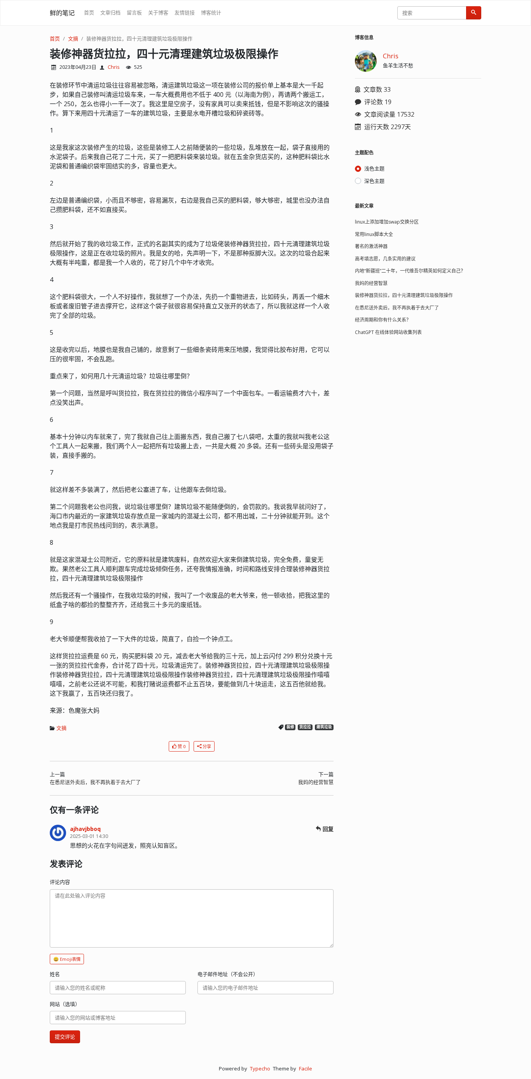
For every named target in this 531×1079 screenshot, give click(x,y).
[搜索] (473, 12)
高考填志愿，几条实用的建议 (385, 258)
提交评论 (65, 1036)
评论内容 (60, 881)
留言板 (134, 12)
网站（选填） (65, 1003)
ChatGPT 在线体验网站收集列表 (388, 332)
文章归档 (110, 12)
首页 (89, 12)
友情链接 (185, 12)
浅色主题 (374, 168)
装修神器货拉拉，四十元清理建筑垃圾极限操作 (139, 38)
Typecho (260, 1068)
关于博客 (158, 12)
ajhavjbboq (85, 828)
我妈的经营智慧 (316, 781)
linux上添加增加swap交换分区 (387, 222)
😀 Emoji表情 (66, 959)
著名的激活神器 (371, 246)
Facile (305, 1068)
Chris (114, 66)
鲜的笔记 (62, 13)
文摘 (73, 38)
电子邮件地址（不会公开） (227, 974)
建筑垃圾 (324, 726)
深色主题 (374, 180)
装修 (290, 726)
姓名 (55, 974)
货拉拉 (305, 726)
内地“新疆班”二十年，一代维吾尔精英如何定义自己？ (410, 271)
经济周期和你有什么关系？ (383, 320)
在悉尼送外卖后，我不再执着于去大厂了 (95, 781)
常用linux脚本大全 (374, 234)
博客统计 (211, 12)
